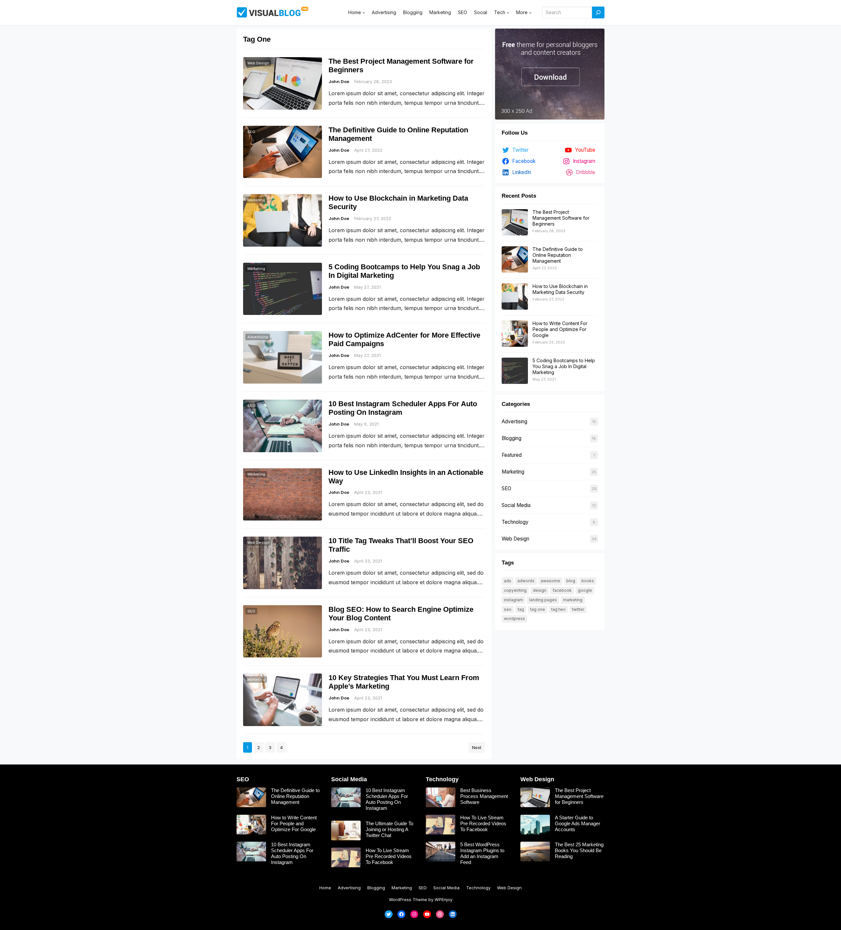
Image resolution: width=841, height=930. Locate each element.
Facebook (562, 590)
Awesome (550, 580)
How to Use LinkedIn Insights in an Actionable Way (406, 476)
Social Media (516, 505)
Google (585, 590)
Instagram (513, 599)
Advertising (257, 337)
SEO (251, 131)
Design (539, 590)
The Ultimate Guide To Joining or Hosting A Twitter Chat (389, 829)
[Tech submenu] (508, 12)
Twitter (578, 609)
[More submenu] (530, 12)
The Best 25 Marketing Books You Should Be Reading (579, 850)
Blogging (511, 438)
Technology (515, 522)
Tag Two (558, 609)
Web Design (258, 63)
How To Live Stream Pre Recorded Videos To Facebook (389, 856)
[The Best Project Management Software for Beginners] (515, 222)
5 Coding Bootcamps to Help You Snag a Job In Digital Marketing (404, 271)
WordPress (514, 618)
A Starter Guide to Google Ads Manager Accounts (577, 823)
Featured (512, 455)
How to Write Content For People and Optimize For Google (560, 329)
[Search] (598, 13)
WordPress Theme (408, 899)
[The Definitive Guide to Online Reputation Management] (515, 259)
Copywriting (515, 590)
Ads (507, 580)
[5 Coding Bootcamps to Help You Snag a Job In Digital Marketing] (515, 371)
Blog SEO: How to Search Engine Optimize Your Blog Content (401, 613)
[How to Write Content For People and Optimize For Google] (515, 334)
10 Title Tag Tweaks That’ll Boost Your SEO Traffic (401, 545)
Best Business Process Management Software (484, 796)
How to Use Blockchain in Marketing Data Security (398, 202)
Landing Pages (543, 599)
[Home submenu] (363, 12)
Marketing (256, 200)
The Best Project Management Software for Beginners (401, 65)
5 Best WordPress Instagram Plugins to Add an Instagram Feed (482, 853)
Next (476, 747)
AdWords (525, 580)
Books (587, 580)
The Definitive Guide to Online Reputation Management (398, 134)
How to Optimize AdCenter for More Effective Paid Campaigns (404, 339)
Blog (570, 580)
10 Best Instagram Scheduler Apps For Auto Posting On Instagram (403, 408)
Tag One (537, 609)
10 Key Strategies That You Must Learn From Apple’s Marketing (404, 682)
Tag (521, 609)
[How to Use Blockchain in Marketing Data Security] (515, 296)
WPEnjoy (443, 899)
